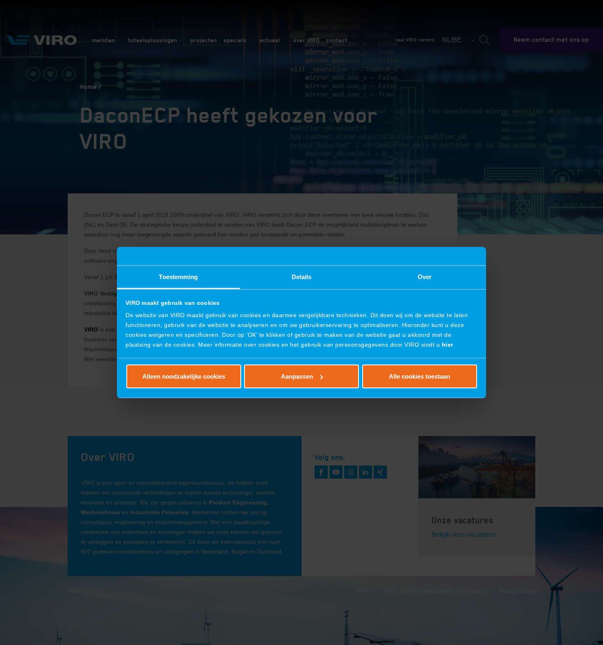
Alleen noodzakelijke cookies (183, 376)
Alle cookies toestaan (419, 376)
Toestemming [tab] (178, 276)
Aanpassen (297, 376)
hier (447, 344)
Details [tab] (302, 276)
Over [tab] (425, 276)
